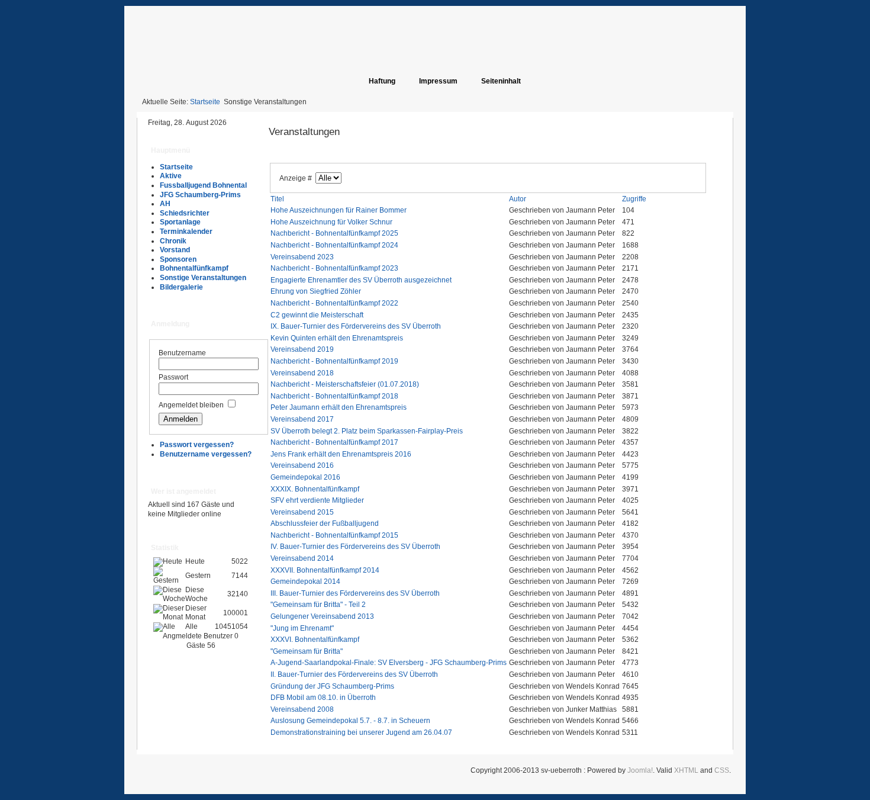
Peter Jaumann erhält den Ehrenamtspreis (338, 407)
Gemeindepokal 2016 (305, 477)
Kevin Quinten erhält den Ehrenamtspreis (336, 338)
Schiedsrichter (185, 213)
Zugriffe (634, 199)
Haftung (382, 81)
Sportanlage (180, 222)
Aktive (171, 176)
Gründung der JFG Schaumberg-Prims (332, 686)
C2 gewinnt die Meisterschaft (316, 315)
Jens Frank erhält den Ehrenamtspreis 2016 (340, 454)
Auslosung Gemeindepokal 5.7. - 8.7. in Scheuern (350, 721)
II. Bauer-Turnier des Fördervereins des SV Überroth (354, 674)
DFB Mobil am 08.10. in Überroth (323, 697)
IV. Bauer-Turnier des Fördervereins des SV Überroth (355, 546)
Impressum (438, 81)
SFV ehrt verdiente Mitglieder (317, 500)
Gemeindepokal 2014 (305, 581)
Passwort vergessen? (197, 445)
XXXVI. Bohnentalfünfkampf (314, 639)
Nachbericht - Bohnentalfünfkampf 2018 (334, 396)
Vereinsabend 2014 (302, 558)
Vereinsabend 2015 (302, 512)
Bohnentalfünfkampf (194, 268)
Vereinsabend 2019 (302, 349)
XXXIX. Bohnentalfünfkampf (314, 489)
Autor (517, 199)
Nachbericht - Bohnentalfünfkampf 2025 (334, 233)
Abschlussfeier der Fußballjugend (324, 523)
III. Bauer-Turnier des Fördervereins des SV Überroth (355, 593)
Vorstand (175, 250)
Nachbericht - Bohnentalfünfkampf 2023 (334, 268)
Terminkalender (186, 231)
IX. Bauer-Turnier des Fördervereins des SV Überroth (355, 326)
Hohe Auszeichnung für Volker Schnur (331, 222)
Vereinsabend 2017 (302, 419)
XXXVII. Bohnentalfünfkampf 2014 (324, 570)
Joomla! (640, 770)
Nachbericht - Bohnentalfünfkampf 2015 (334, 535)
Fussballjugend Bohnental (203, 185)
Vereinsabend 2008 (302, 709)
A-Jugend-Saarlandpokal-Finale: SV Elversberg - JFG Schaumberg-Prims (388, 662)
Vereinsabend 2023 (302, 257)
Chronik (173, 241)
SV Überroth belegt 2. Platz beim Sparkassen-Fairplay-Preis (366, 431)
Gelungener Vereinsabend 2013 (322, 616)
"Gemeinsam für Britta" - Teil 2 (318, 604)
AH (165, 204)
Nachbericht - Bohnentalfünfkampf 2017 (334, 442)
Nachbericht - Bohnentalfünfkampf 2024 (334, 245)
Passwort (173, 377)
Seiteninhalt (501, 81)
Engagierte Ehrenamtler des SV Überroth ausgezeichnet (361, 280)
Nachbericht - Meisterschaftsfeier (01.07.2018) (344, 384)
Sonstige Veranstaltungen (203, 278)
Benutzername (182, 353)
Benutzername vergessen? (206, 454)
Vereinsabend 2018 (302, 373)
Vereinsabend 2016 (302, 465)
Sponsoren (178, 259)
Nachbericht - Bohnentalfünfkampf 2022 (334, 303)
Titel (277, 199)
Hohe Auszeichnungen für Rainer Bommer (338, 210)
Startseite (205, 102)
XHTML (686, 770)
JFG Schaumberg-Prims (200, 195)
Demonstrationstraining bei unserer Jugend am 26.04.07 (361, 732)
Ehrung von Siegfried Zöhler (315, 291)
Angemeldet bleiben (191, 405)
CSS (721, 770)
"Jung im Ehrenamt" (302, 628)
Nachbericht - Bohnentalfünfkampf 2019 (334, 361)
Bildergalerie (181, 287)
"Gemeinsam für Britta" (306, 651)
